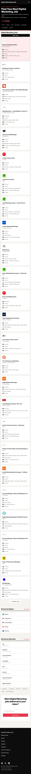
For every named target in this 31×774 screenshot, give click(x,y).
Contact (3, 755)
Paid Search (17, 24)
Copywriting (11, 688)
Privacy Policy (5, 752)
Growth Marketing (9, 691)
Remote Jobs (4, 735)
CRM (3, 691)
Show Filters (15, 35)
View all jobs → (27, 609)
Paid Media (23, 24)
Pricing (3, 741)
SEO (12, 24)
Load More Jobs (15, 601)
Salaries (3, 744)
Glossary (3, 747)
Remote (8, 24)
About (2, 738)
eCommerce (4, 688)
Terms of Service (5, 750)
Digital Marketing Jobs (8, 2)
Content (11, 27)
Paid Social (18, 688)
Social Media (5, 27)
